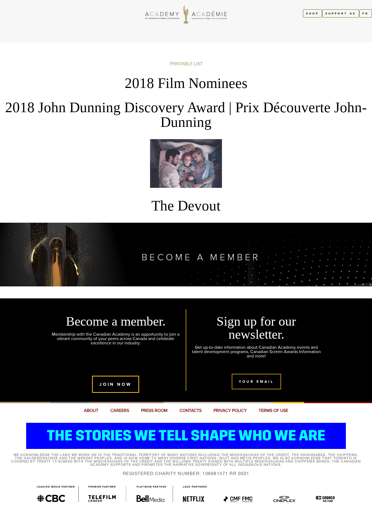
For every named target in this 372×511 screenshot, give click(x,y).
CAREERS (119, 410)
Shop (312, 13)
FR (365, 13)
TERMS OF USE (273, 410)
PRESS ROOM (154, 410)
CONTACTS (190, 410)
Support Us (340, 13)
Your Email (256, 381)
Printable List (186, 63)
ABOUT (91, 410)
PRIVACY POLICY (230, 410)
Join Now (115, 384)
